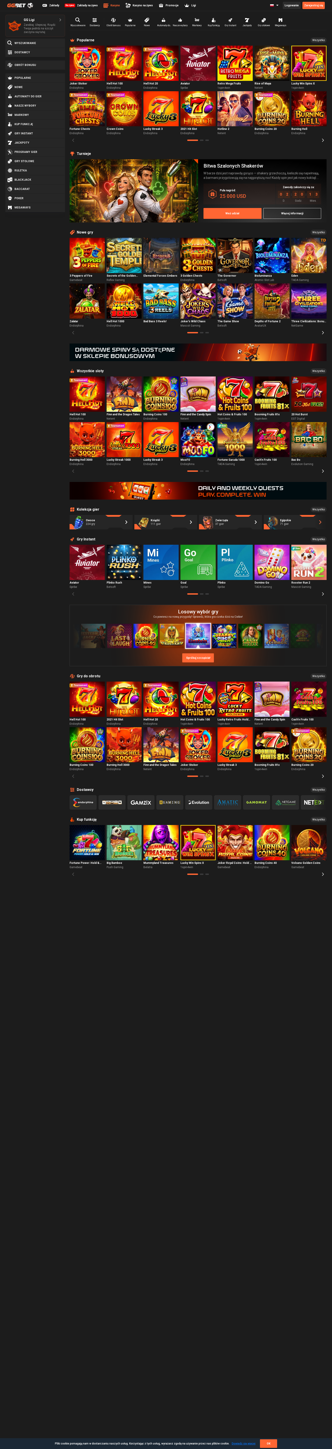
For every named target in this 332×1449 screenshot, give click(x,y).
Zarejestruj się (313, 5)
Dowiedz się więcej (243, 1443)
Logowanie (292, 5)
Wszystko (318, 40)
